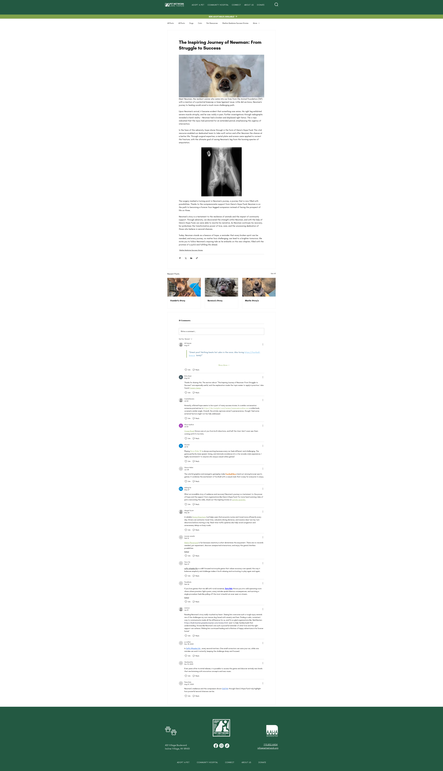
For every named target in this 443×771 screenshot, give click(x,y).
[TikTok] (227, 745)
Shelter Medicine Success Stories (235, 23)
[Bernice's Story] (221, 287)
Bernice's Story (215, 300)
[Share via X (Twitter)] (185, 258)
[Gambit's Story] (184, 287)
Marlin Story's (252, 300)
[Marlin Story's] (259, 287)
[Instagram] (221, 745)
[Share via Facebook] (180, 258)
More (255, 23)
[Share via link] (197, 258)
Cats (200, 23)
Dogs (191, 23)
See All (273, 273)
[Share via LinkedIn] (191, 258)
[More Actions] (262, 344)
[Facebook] (216, 745)
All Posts (170, 23)
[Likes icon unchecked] (185, 369)
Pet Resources (212, 23)
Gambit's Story (177, 300)
